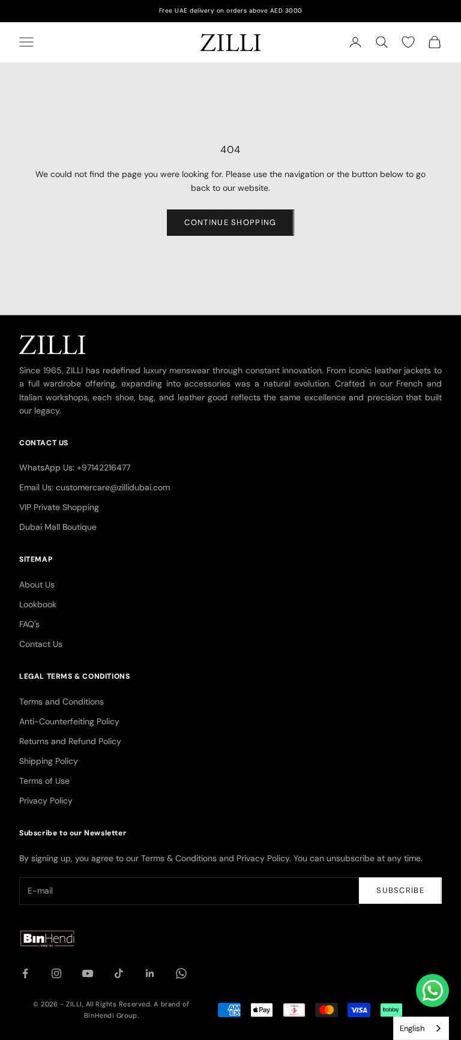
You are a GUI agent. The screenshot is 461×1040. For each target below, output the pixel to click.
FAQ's (29, 624)
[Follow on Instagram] (56, 973)
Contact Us (40, 644)
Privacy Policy (46, 800)
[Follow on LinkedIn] (150, 973)
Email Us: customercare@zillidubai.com (94, 487)
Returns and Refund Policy (70, 741)
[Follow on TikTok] (119, 973)
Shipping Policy (48, 761)
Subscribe (400, 890)
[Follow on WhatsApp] (181, 973)
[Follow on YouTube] (88, 973)
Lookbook (37, 604)
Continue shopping (230, 222)
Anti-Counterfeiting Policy (69, 721)
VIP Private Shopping (59, 507)
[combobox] (421, 1028)
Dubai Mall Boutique (58, 527)
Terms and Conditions (61, 701)
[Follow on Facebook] (25, 973)
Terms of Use (44, 780)
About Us (37, 584)
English (412, 1028)
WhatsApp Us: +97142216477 (74, 467)
